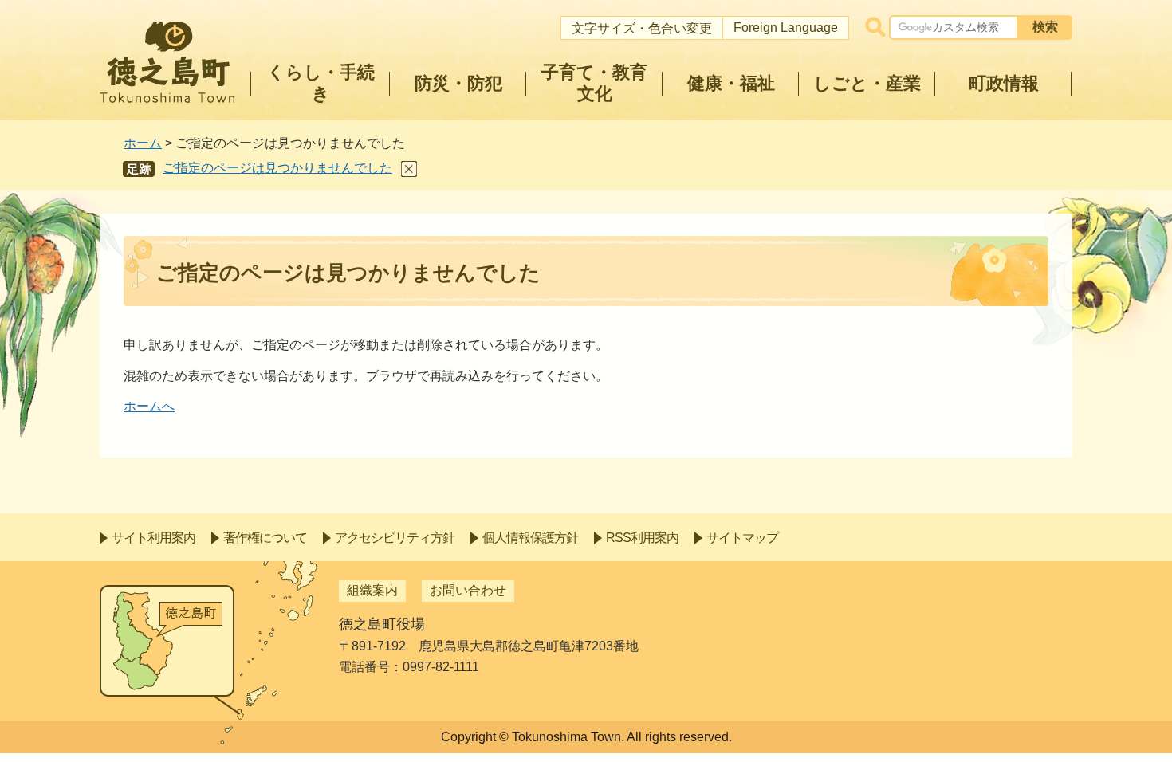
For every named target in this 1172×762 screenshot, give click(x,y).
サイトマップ (742, 537)
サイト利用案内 (153, 537)
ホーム (143, 143)
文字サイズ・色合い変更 (642, 28)
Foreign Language (785, 27)
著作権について (265, 537)
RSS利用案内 (642, 537)
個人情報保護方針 (530, 537)
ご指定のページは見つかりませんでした (277, 168)
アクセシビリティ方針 (394, 537)
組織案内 (372, 590)
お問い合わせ (468, 590)
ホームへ (149, 406)
